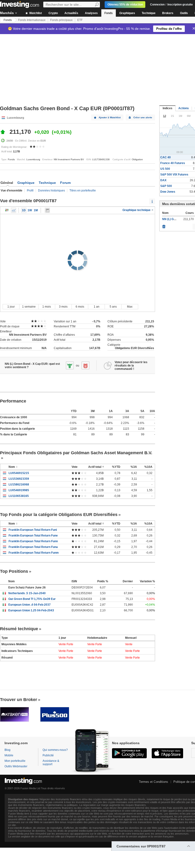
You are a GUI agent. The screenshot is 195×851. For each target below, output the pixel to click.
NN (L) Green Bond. (175, 219)
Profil (30, 190)
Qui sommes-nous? (55, 750)
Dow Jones (167, 191)
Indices (167, 108)
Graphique (25, 183)
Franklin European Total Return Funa (33, 547)
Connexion (157, 4)
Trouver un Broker (18, 699)
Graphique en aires (13, 210)
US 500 (165, 168)
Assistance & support (51, 762)
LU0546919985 (19, 490)
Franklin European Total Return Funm (34, 552)
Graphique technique (136, 210)
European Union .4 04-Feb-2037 (29, 604)
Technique (149, 13)
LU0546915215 (19, 473)
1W (30, 210)
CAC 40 (165, 157)
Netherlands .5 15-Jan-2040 (27, 593)
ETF (80, 20)
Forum (65, 183)
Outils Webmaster (16, 766)
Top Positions (14, 571)
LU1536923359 (19, 478)
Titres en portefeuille (82, 190)
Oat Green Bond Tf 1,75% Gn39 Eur (32, 599)
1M (36, 210)
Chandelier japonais (7, 210)
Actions (183, 108)
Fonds (108, 13)
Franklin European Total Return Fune (33, 535)
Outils (184, 13)
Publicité (48, 755)
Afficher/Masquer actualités (47, 210)
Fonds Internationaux (31, 20)
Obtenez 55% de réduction (125, 4)
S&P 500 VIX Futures (174, 174)
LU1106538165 (19, 496)
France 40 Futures (172, 163)
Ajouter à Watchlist (110, 117)
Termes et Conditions (153, 782)
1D (24, 210)
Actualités (71, 13)
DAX (163, 180)
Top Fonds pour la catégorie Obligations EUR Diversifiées (58, 514)
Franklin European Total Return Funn (33, 541)
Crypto (53, 13)
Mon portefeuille (15, 761)
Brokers (167, 13)
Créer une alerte (142, 117)
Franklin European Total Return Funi (33, 529)
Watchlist (35, 13)
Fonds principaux (61, 20)
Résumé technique (19, 628)
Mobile (9, 755)
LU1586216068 (19, 484)
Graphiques (127, 13)
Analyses (91, 13)
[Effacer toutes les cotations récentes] (164, 225)
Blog (7, 750)
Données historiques (51, 190)
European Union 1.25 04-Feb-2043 (31, 610)
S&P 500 (166, 186)
